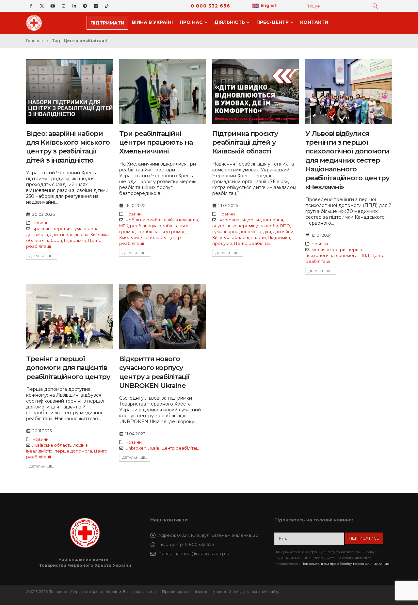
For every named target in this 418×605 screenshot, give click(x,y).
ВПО (285, 225)
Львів (153, 448)
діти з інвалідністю (69, 234)
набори (53, 240)
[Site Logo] (36, 23)
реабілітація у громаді (162, 231)
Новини (40, 222)
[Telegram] (84, 5)
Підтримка (75, 240)
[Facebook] (31, 5)
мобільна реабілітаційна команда (161, 219)
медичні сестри (329, 249)
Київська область (230, 237)
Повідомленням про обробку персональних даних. (345, 564)
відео (247, 219)
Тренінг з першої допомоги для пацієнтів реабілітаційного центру (68, 368)
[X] (41, 5)
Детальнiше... (41, 256)
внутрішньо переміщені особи (245, 225)
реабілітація (143, 225)
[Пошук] (375, 5)
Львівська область (51, 445)
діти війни (283, 231)
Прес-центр (272, 22)
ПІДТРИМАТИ (107, 23)
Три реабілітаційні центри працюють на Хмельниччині (156, 142)
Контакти (314, 22)
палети (258, 237)
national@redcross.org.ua (201, 553)
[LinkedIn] (74, 5)
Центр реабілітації (253, 243)
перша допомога (73, 451)
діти (267, 231)
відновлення (269, 219)
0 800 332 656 (210, 6)
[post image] (69, 91)
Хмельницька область (142, 237)
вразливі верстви (51, 228)
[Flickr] (95, 5)
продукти (222, 243)
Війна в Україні (152, 22)
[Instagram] (63, 5)
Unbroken (135, 448)
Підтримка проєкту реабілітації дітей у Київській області (245, 142)
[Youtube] (52, 5)
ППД (364, 255)
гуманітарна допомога (236, 231)
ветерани (228, 219)
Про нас (191, 22)
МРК (123, 225)
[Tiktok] (106, 5)
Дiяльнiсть (229, 22)
